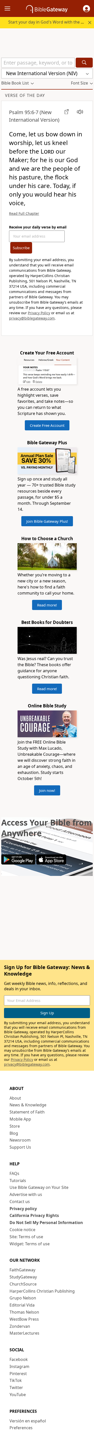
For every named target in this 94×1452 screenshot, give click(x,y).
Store (15, 1126)
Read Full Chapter (24, 213)
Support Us (20, 1147)
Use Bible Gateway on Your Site (39, 1187)
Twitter (16, 1387)
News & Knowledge (28, 1105)
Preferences (21, 1427)
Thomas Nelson (24, 1312)
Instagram (19, 1366)
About (15, 1098)
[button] (86, 8)
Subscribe (21, 247)
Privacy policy (23, 1208)
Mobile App (20, 1119)
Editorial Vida (22, 1305)
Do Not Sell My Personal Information (46, 1222)
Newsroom (20, 1140)
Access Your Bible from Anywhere (46, 827)
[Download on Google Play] (18, 863)
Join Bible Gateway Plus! (47, 521)
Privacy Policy (39, 312)
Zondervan (20, 1326)
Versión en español (28, 1421)
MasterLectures (24, 1333)
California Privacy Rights (34, 1215)
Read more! (47, 604)
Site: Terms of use (26, 1236)
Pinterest (18, 1373)
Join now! (47, 790)
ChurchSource (23, 1284)
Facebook (19, 1359)
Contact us (20, 1201)
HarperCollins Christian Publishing (42, 1291)
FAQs (14, 1173)
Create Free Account (47, 425)
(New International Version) (34, 116)
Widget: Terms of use (30, 1244)
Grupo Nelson (23, 1298)
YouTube (18, 1394)
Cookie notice (22, 1229)
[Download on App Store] (51, 863)
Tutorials (18, 1180)
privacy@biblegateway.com (32, 318)
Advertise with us (26, 1194)
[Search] (84, 63)
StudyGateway (23, 1277)
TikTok (16, 1380)
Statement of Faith (27, 1112)
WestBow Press (24, 1319)
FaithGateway (22, 1270)
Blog (14, 1133)
